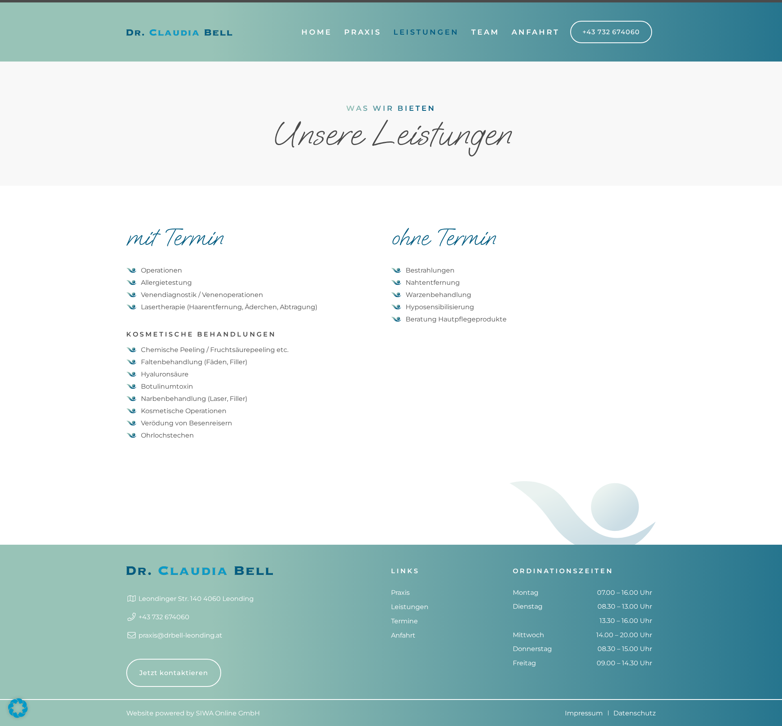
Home (316, 32)
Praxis (362, 32)
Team (485, 32)
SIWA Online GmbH (228, 713)
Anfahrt (536, 32)
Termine (404, 621)
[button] (18, 708)
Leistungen (426, 32)
